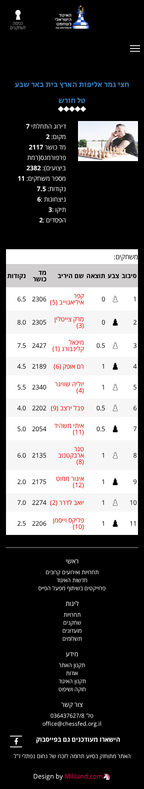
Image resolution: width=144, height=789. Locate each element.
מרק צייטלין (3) (69, 322)
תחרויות (72, 614)
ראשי (72, 561)
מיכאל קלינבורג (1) (68, 345)
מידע (72, 654)
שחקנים (72, 622)
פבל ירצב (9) (67, 408)
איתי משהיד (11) (69, 428)
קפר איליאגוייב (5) (67, 299)
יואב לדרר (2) (67, 502)
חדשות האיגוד (72, 580)
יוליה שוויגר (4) (69, 387)
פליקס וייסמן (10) (68, 523)
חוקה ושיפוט (72, 689)
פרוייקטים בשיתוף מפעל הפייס (72, 588)
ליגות (72, 603)
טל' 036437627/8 (72, 715)
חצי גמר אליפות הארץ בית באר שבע (72, 85)
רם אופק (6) (69, 366)
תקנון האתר (72, 665)
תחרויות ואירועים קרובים (72, 572)
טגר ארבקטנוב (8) (71, 455)
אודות (72, 673)
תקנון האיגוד (72, 681)
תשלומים (72, 638)
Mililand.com (83, 776)
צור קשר (72, 704)
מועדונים (72, 630)
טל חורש (72, 101)
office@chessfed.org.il (72, 723)
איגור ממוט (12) (70, 481)
